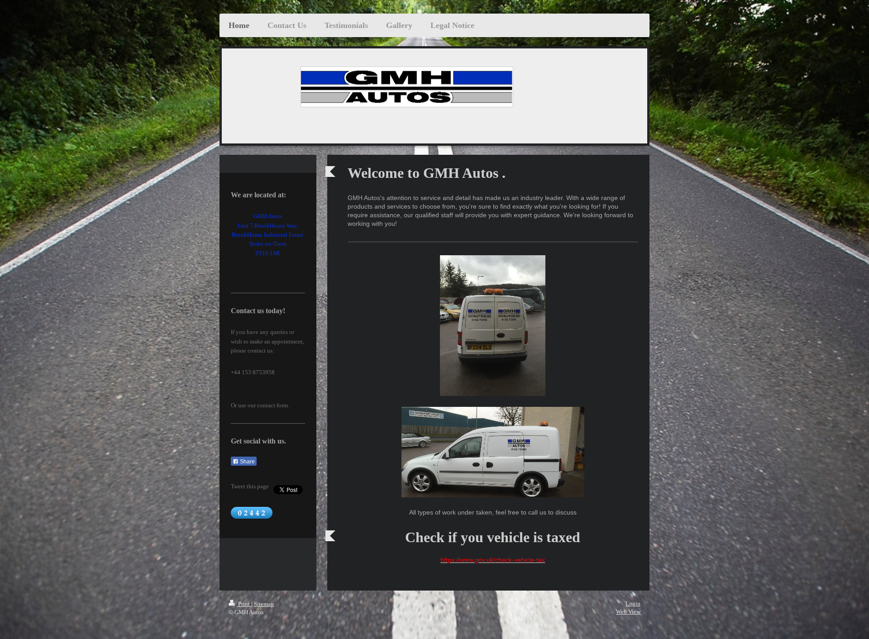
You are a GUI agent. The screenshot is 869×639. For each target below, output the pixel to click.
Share (247, 461)
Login (632, 603)
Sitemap (264, 604)
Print (244, 604)
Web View (628, 611)
